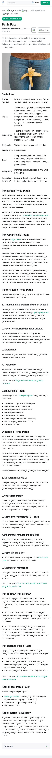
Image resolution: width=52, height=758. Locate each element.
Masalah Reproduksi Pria (37, 11)
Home (4, 11)
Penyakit (18, 11)
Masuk (45, 3)
